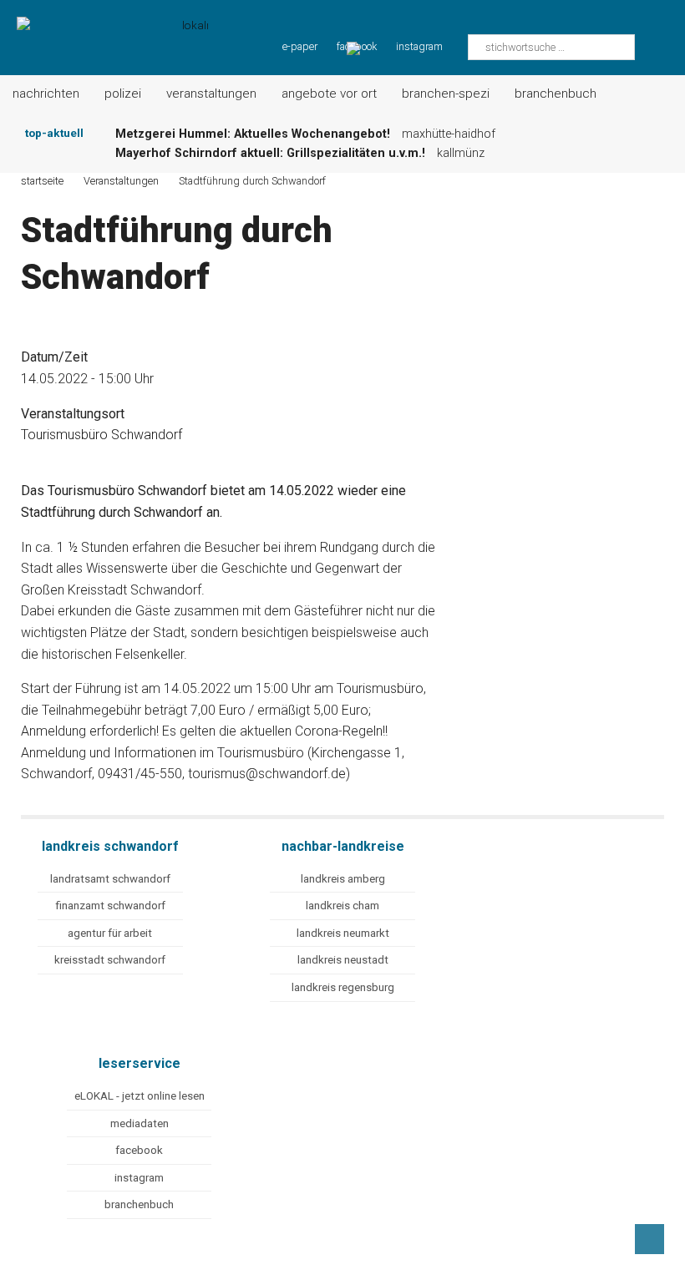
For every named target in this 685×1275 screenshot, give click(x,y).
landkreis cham (342, 905)
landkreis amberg (343, 879)
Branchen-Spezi (446, 93)
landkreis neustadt (342, 960)
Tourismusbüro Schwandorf (101, 435)
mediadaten (139, 1123)
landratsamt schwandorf (110, 879)
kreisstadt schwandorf (109, 960)
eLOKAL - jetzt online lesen (139, 1096)
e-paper (299, 46)
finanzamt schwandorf (110, 905)
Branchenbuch (555, 93)
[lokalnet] (104, 27)
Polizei (122, 93)
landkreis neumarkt (343, 933)
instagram (419, 46)
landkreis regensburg (343, 987)
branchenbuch (139, 1204)
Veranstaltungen (211, 93)
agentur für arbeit (110, 933)
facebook (139, 1150)
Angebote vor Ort (329, 93)
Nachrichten (46, 93)
